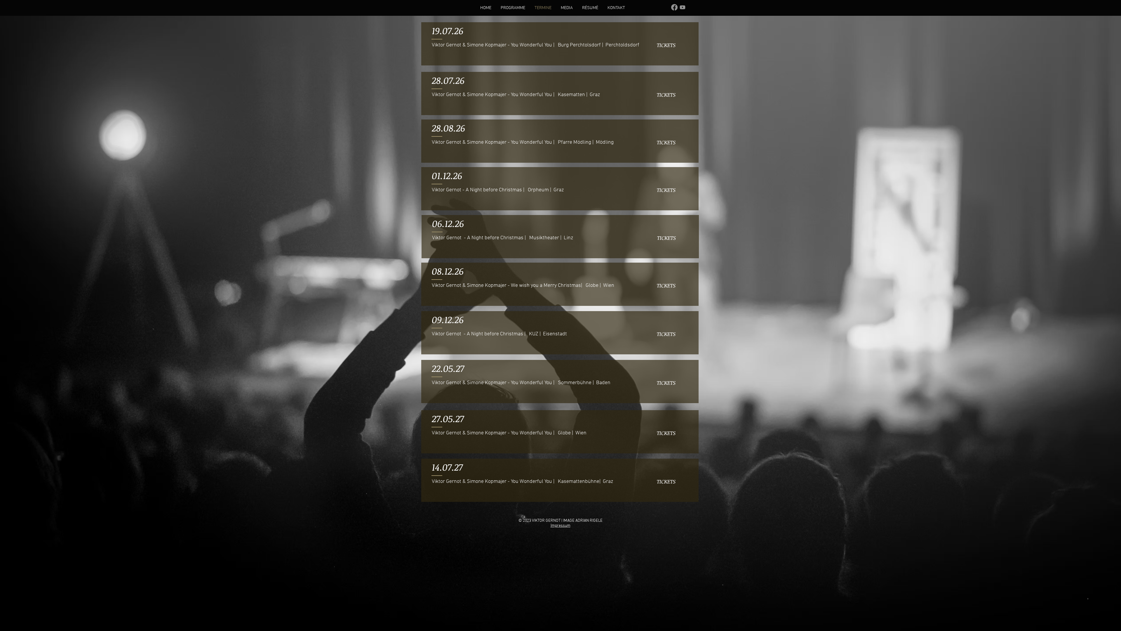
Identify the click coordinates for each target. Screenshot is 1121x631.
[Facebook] (674, 7)
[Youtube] (682, 7)
